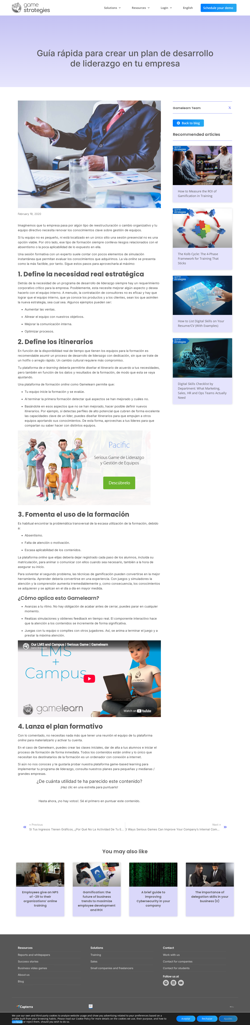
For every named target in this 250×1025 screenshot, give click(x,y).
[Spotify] (166, 983)
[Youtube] (181, 983)
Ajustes (228, 1018)
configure (17, 1021)
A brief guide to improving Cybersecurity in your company (153, 899)
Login (164, 8)
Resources (139, 8)
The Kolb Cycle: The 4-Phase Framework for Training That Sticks (198, 258)
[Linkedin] (173, 983)
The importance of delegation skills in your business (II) (209, 896)
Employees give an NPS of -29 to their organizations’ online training (40, 899)
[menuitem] (188, 8)
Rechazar (207, 1018)
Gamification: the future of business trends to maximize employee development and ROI (96, 901)
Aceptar (185, 1018)
